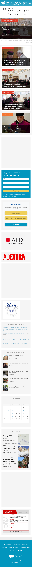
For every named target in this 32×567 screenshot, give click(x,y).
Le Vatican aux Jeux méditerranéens (11, 337)
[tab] (9, 512)
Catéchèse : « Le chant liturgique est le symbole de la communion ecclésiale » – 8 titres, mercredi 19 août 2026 (15, 329)
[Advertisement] (16, 152)
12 (12, 413)
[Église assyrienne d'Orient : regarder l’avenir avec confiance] (16, 78)
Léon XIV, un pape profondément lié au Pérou (9, 436)
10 (4, 413)
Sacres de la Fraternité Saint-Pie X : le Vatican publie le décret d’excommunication (17, 357)
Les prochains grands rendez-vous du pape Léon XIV (9, 448)
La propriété (17, 544)
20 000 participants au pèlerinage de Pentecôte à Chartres (17, 386)
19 (12, 416)
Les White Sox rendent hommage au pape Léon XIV (15, 333)
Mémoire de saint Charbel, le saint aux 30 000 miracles (18, 379)
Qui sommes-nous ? (8, 544)
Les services (25, 544)
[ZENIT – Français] (9, 3)
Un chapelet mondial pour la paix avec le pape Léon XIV (18, 372)
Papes (4, 48)
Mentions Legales (7, 547)
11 (8, 413)
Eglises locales (7, 114)
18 (8, 416)
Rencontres (10, 48)
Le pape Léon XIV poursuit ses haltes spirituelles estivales (9, 459)
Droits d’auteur (16, 547)
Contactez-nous (25, 547)
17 (4, 416)
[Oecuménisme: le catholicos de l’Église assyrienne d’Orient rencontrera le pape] (16, 123)
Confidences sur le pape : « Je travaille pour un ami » (19, 364)
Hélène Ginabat (5, 36)
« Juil (4, 425)
